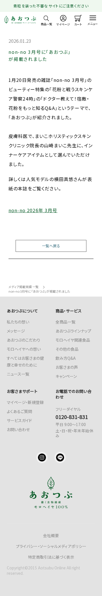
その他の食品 (67, 349)
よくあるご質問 (19, 411)
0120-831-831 (72, 416)
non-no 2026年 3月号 (32, 210)
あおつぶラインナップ (73, 331)
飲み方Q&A (66, 358)
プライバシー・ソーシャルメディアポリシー (51, 546)
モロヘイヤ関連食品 (73, 340)
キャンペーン (66, 376)
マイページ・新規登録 (25, 402)
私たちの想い (18, 322)
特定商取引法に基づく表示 (51, 556)
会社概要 (51, 535)
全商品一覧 (65, 322)
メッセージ (16, 331)
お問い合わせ (18, 429)
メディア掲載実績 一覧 (23, 286)
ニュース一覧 (18, 374)
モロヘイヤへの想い (24, 349)
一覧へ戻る (51, 245)
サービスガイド (19, 420)
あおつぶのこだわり (23, 340)
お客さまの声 (67, 367)
